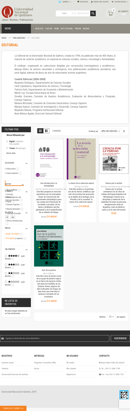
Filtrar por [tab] (11, 129)
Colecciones (13, 169)
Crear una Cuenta (101, 2)
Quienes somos (8, 363)
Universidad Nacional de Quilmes (15, 374)
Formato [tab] (9, 191)
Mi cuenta (70, 363)
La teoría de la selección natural (81, 183)
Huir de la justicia (49, 270)
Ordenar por (93, 131)
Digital (11, 201)
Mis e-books (71, 368)
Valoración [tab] (10, 249)
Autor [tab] (8, 184)
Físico (10, 197)
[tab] (16, 142)
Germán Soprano (15, 204)
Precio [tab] (7, 228)
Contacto (5, 368)
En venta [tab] (9, 212)
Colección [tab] (9, 163)
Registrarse (71, 374)
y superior (16, 238)
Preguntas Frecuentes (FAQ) (45, 363)
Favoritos (84, 2)
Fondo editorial (14, 173)
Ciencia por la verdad (113, 183)
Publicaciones (19, 38)
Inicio (4, 38)
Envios (36, 368)
